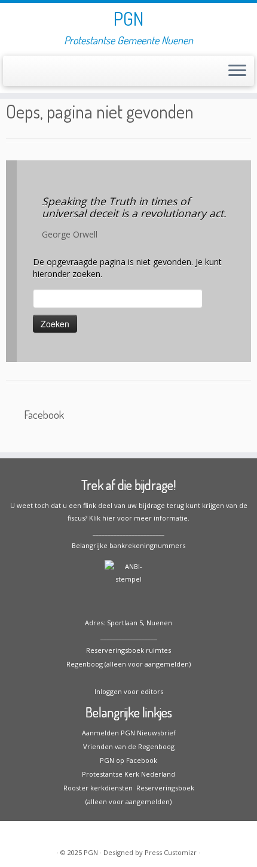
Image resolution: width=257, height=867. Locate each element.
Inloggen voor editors (128, 691)
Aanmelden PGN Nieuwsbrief (129, 732)
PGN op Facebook (128, 760)
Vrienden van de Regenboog (129, 746)
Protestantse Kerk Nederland (128, 773)
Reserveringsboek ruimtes (128, 650)
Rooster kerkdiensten (98, 787)
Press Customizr (171, 852)
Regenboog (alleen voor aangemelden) (128, 663)
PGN (129, 19)
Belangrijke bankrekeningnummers (128, 545)
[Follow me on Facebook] (13, 74)
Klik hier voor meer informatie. (139, 517)
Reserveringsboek (163, 787)
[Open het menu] (237, 71)
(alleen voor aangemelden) (128, 801)
